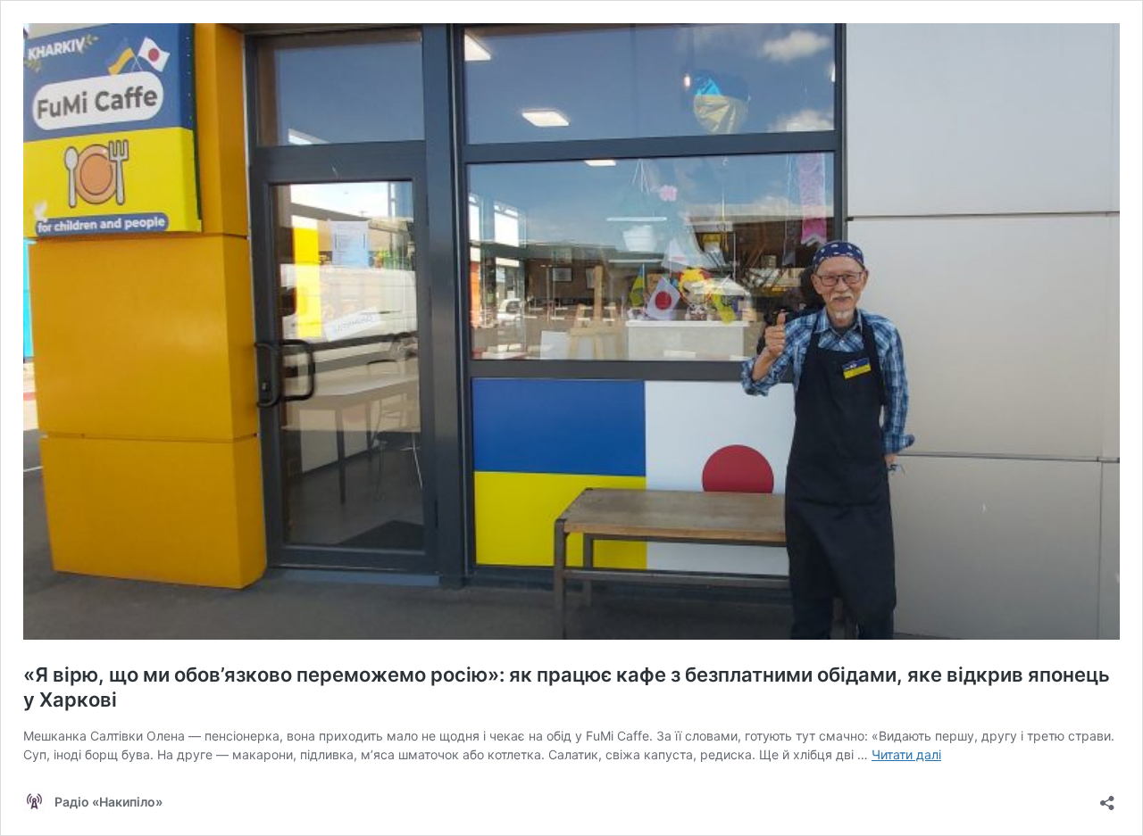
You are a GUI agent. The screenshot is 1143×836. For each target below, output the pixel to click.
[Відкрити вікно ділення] (1107, 797)
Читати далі (906, 754)
